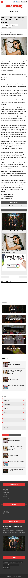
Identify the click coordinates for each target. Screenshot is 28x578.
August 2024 (5, 489)
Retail (5, 420)
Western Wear (7, 427)
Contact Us (5, 511)
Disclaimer (5, 513)
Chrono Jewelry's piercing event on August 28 (13, 230)
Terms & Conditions (7, 515)
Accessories (9, 27)
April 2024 (5, 494)
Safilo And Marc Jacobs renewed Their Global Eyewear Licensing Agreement (12, 251)
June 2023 (5, 496)
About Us (5, 510)
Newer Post (6, 277)
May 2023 (5, 498)
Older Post (22, 277)
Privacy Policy (6, 512)
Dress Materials (7, 404)
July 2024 (5, 491)
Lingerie (5, 412)
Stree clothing (18, 576)
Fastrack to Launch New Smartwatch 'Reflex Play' (13, 272)
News (5, 416)
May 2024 (5, 492)
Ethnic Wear (6, 408)
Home (4, 508)
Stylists (5, 423)
